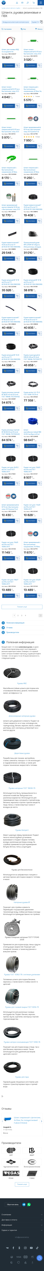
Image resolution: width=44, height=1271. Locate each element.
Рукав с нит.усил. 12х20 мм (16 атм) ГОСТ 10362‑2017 (32, 470)
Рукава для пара (22, 1077)
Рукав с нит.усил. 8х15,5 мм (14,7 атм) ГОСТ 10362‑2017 (10, 470)
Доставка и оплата (9, 1220)
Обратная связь (13, 1205)
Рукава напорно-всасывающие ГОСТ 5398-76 (22, 1042)
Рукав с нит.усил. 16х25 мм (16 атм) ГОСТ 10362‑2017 (10, 545)
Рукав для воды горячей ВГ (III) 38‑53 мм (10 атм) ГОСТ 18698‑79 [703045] (11, 432)
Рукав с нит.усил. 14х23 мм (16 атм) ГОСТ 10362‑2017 (32, 507)
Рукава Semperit (22, 830)
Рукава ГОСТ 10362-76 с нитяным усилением (22, 975)
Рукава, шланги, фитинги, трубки (10, 8)
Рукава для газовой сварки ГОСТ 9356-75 (22, 1007)
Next (41, 1121)
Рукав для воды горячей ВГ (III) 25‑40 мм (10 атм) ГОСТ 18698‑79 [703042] (11, 395)
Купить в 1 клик (17, 65)
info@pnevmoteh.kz (22, 1237)
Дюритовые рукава (22, 753)
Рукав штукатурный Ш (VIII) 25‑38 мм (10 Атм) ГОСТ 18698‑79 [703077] (33, 357)
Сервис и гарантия (9, 1230)
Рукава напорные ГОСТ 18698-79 (22, 788)
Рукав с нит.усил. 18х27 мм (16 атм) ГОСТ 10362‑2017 (10, 582)
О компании (6, 1215)
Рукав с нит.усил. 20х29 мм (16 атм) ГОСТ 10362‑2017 (32, 582)
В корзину (9, 65)
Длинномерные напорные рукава (22, 716)
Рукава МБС (22, 683)
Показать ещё (22, 607)
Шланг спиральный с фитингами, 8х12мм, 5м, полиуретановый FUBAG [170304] (27, 1120)
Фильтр (40, 29)
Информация (7, 1225)
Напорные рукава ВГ (22, 902)
